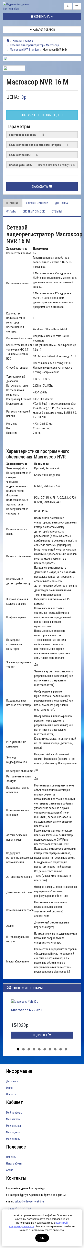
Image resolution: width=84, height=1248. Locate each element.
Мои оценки (13, 1132)
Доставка (61, 203)
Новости (11, 1094)
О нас (9, 1087)
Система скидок (34, 211)
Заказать (40, 186)
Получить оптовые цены (42, 115)
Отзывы (57, 211)
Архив (9, 1170)
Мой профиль (14, 1112)
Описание (12, 203)
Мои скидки (13, 1139)
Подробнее (40, 1035)
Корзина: (41, 16)
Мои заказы (13, 1119)
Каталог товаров (43, 29)
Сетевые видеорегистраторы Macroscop (34, 45)
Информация (19, 1071)
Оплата (11, 211)
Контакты (16, 1178)
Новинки (11, 1157)
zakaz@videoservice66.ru (29, 1201)
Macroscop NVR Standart (24, 49)
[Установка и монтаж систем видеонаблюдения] (7, 40)
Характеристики (37, 203)
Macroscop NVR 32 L (27, 1010)
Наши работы (14, 1163)
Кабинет (14, 1102)
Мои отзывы (13, 1125)
